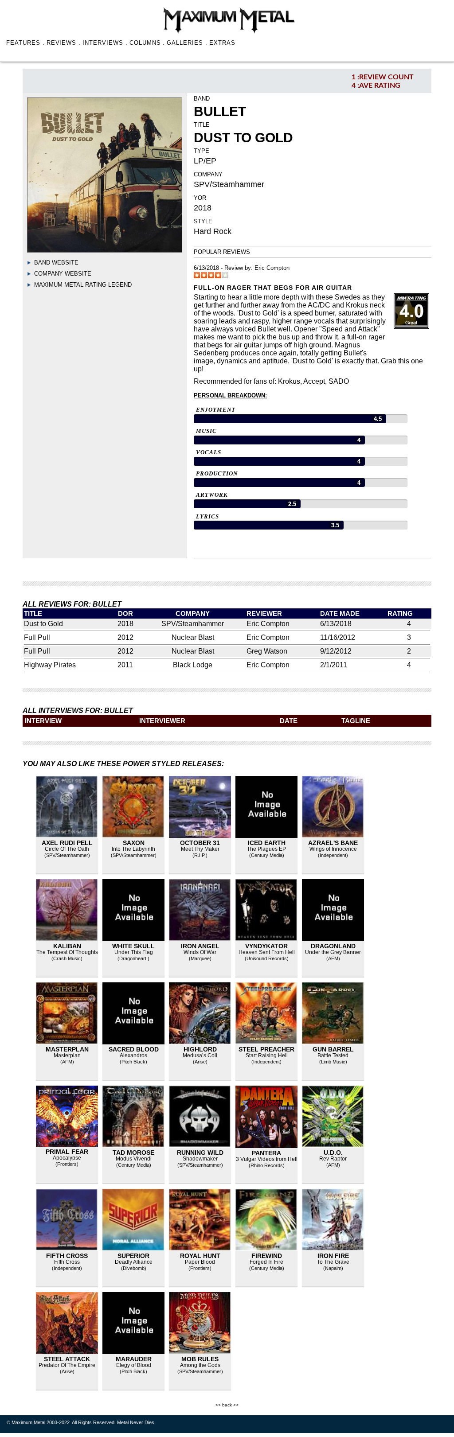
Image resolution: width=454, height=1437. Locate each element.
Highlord (200, 1049)
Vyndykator (266, 946)
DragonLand (333, 946)
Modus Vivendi (134, 1159)
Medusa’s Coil (200, 1055)
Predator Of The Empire (67, 1365)
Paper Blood (200, 1262)
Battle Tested (332, 1055)
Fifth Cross (67, 1255)
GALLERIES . (187, 42)
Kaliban (67, 946)
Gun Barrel (333, 1049)
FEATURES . (25, 42)
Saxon (134, 842)
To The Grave (333, 1262)
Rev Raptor (333, 1159)
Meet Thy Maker (200, 849)
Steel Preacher (266, 1049)
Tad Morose (133, 1152)
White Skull (133, 946)
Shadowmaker (200, 1159)
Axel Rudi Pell (67, 842)
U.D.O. (333, 1152)
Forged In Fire (266, 1262)
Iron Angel (200, 946)
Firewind (266, 1255)
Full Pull (37, 637)
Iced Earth (267, 842)
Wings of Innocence (333, 849)
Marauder (134, 1359)
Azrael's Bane (333, 842)
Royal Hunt (200, 1255)
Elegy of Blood (133, 1365)
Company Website (62, 273)
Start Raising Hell (267, 1055)
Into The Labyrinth (133, 849)
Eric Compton (272, 268)
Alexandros (133, 1055)
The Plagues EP (266, 849)
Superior (133, 1255)
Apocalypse (67, 1158)
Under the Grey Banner (333, 952)
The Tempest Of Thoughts (67, 952)
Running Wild (200, 1152)
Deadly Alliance (134, 1262)
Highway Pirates (50, 665)
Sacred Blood (134, 1049)
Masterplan (67, 1049)
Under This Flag (133, 952)
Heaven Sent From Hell (267, 952)
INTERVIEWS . (105, 42)
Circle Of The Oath (67, 849)
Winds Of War (200, 952)
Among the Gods (200, 1365)
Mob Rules (200, 1359)
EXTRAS (222, 42)
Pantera (266, 1153)
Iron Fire (333, 1255)
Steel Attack (67, 1359)
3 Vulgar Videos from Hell (266, 1159)
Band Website (56, 262)
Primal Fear (67, 1151)
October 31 (200, 842)
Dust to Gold (43, 623)
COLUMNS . (147, 42)
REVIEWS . (64, 42)
